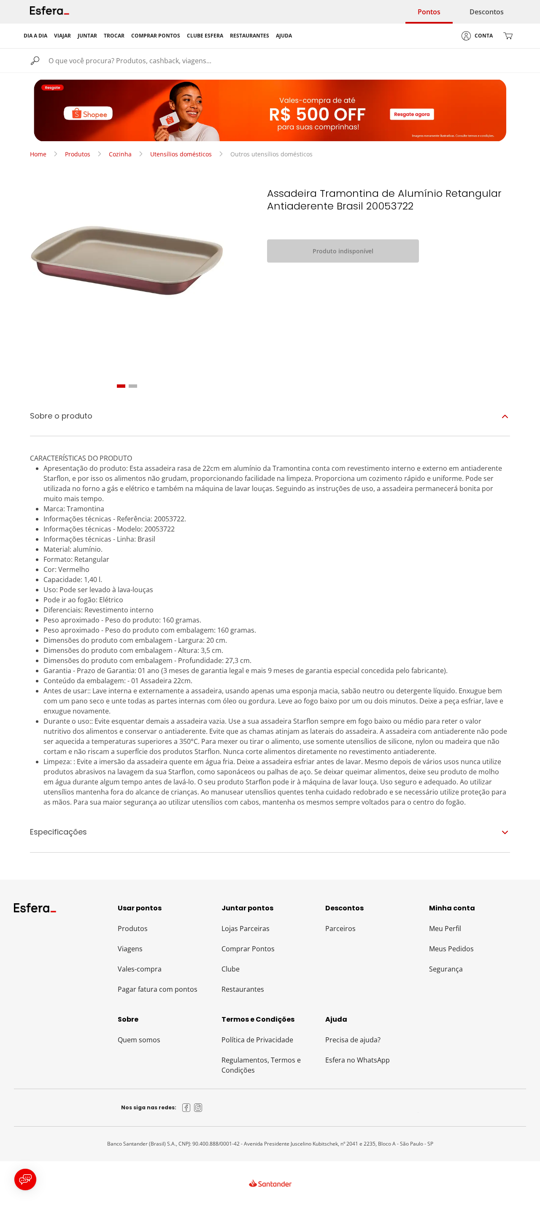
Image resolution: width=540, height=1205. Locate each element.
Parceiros (340, 928)
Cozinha (120, 154)
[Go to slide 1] (121, 386)
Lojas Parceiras (245, 928)
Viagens (130, 948)
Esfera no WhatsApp (357, 1060)
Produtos (77, 154)
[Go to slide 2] (133, 386)
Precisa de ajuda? (353, 1039)
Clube (230, 969)
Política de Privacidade (257, 1039)
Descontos (487, 11)
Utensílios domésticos (181, 154)
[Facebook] (186, 1108)
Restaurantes (242, 989)
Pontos (429, 11)
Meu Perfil (445, 928)
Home (38, 154)
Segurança (446, 969)
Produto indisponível (343, 251)
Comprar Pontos (248, 948)
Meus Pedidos (451, 948)
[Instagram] (198, 1108)
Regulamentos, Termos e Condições (261, 1065)
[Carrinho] (508, 35)
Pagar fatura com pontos (157, 989)
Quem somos (139, 1039)
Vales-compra (140, 969)
